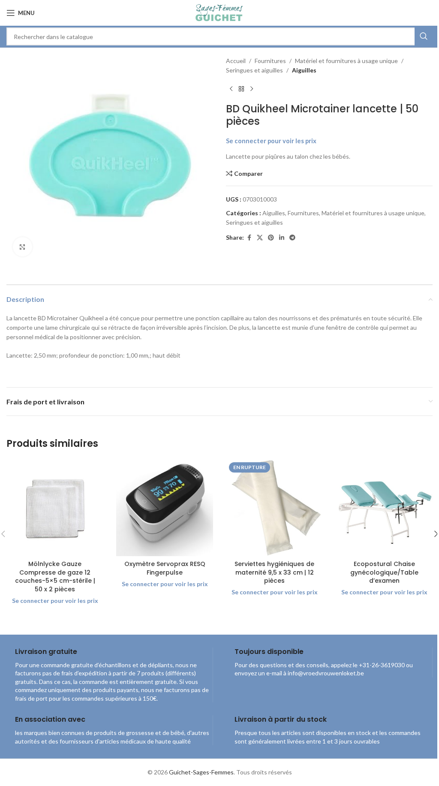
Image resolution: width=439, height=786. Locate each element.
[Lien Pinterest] (271, 238)
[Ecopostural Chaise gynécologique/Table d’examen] (384, 507)
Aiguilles (304, 70)
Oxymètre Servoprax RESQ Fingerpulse (164, 568)
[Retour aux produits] (241, 89)
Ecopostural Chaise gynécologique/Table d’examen (384, 572)
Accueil (236, 60)
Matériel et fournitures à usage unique (346, 60)
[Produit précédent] (231, 89)
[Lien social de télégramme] (292, 238)
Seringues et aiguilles (254, 70)
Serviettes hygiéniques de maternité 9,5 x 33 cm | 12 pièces (274, 572)
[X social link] (259, 238)
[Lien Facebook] (249, 238)
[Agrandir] (22, 246)
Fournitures (270, 60)
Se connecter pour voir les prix (271, 141)
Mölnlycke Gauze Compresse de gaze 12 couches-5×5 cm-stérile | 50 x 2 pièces (55, 576)
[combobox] (219, 36)
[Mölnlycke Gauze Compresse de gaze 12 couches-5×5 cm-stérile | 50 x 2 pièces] (54, 507)
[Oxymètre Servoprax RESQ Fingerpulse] (164, 507)
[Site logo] (219, 12)
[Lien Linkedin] (282, 238)
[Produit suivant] (252, 89)
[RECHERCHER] (424, 36)
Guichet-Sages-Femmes (201, 772)
